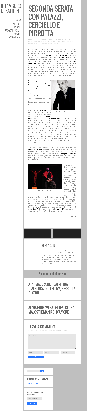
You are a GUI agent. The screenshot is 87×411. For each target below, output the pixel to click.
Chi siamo (16, 27)
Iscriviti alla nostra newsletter (35, 393)
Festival (52, 39)
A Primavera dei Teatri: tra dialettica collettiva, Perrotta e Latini (51, 288)
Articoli (17, 23)
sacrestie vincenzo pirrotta (68, 41)
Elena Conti (43, 39)
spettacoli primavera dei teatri (50, 43)
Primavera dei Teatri (61, 39)
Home (18, 20)
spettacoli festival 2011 (34, 43)
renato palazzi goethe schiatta (51, 41)
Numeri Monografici (15, 35)
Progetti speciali (13, 30)
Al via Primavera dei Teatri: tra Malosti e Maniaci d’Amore (51, 310)
